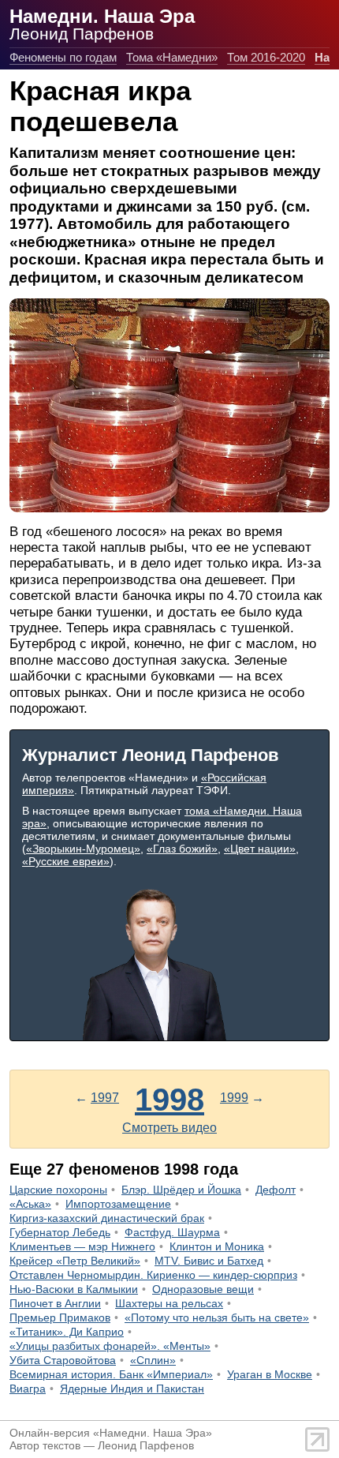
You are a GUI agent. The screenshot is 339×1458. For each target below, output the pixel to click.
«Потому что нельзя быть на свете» (217, 1317)
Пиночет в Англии (55, 1303)
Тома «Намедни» (172, 57)
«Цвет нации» (260, 848)
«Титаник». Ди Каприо (66, 1331)
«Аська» (30, 1204)
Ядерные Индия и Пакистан (132, 1388)
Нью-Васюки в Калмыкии (73, 1289)
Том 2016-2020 (266, 57)
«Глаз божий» (182, 848)
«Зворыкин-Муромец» (83, 848)
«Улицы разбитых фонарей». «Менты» (109, 1346)
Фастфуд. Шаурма (172, 1232)
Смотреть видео (169, 1127)
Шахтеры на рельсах (169, 1303)
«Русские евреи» (66, 861)
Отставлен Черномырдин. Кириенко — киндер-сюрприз (153, 1275)
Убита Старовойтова (62, 1360)
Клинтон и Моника (217, 1246)
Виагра (27, 1388)
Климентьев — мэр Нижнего (82, 1246)
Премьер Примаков (59, 1317)
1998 (169, 1099)
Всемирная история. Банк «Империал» (111, 1374)
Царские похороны (58, 1189)
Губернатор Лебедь (59, 1232)
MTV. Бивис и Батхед (209, 1260)
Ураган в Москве (269, 1374)
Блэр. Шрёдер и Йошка (181, 1189)
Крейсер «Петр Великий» (74, 1260)
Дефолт (275, 1189)
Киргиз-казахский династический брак (106, 1218)
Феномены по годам (63, 57)
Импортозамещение (118, 1204)
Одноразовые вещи (203, 1289)
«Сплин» (153, 1360)
